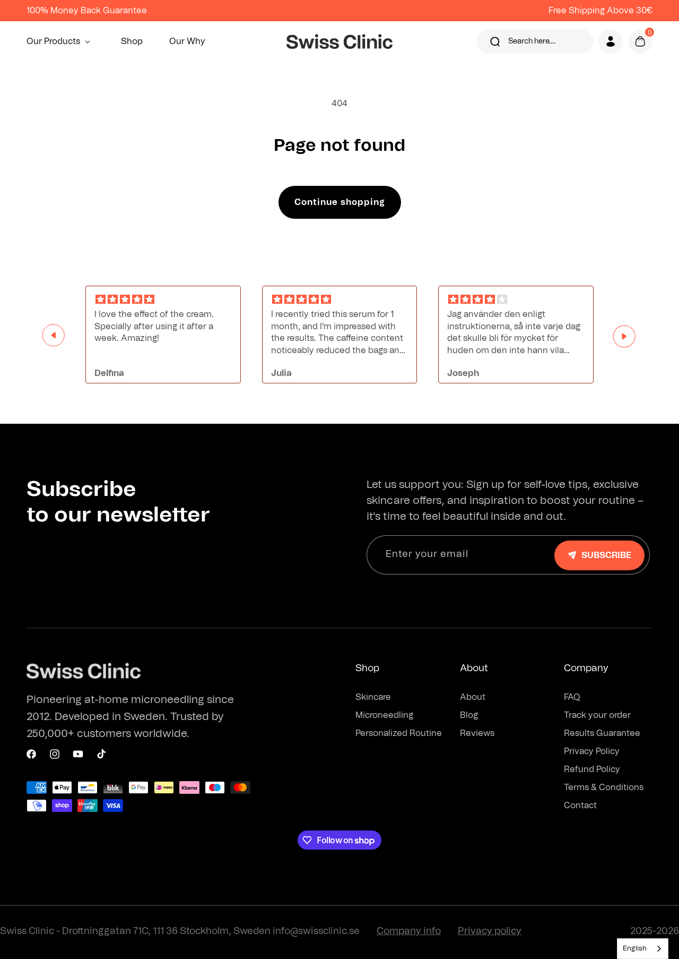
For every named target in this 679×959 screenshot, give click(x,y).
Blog (469, 715)
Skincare (373, 697)
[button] (60, 41)
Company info (409, 931)
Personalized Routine (398, 733)
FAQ (572, 697)
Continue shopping (339, 202)
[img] (163, 300)
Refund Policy (592, 769)
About (472, 697)
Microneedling (384, 715)
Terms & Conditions (603, 787)
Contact (580, 805)
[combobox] (642, 948)
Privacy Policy (592, 751)
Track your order (597, 715)
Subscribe (606, 555)
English (635, 948)
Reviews (477, 733)
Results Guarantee (602, 733)
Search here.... (531, 41)
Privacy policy (489, 931)
